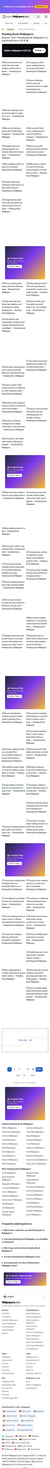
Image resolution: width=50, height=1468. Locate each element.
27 (28, 1069)
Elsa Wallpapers (33, 1203)
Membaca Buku (26, 1425)
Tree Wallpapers (33, 1144)
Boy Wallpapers (8, 1152)
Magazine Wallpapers (11, 1184)
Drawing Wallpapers (34, 1195)
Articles (5, 1333)
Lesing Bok (9, 1430)
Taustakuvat (35, 1449)
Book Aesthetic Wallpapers (8, 1178)
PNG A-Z (29, 1370)
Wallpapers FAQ (8, 1382)
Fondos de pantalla (21, 1443)
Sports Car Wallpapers (35, 1332)
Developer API (31, 1388)
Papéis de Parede (29, 1439)
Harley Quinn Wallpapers (12, 1200)
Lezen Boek (28, 1421)
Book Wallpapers (9, 1173)
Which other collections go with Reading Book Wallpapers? (23, 1231)
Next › (39, 1069)
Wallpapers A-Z (32, 1357)
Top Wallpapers (8, 1327)
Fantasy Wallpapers (34, 1128)
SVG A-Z (29, 1367)
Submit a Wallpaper (33, 1385)
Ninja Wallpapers (33, 1136)
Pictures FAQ (7, 1388)
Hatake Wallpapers (34, 1140)
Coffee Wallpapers (10, 1136)
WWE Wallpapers (32, 1339)
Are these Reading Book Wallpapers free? (22, 1257)
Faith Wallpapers (9, 1148)
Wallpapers (10, 29)
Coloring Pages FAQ (10, 1398)
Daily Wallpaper (8, 1330)
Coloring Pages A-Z (33, 1373)
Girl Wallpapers (8, 1208)
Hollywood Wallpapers (35, 1148)
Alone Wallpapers (33, 1215)
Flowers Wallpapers (33, 1317)
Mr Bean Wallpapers (34, 1191)
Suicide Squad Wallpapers (8, 1213)
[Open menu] (46, 17)
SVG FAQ (5, 1391)
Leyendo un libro (11, 1421)
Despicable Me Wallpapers (32, 1181)
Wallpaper (35, 1436)
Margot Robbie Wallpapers (32, 1174)
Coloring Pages (8, 1373)
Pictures (5, 1364)
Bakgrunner (21, 1449)
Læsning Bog (10, 1411)
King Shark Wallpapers (35, 1187)
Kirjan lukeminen (26, 1430)
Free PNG (5, 1370)
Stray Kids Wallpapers (11, 1132)
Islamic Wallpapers (10, 1144)
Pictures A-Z (31, 1364)
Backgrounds (7, 1360)
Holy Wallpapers (8, 1156)
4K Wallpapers (8, 1204)
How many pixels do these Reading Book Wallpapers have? (20, 1264)
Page (18, 1075)
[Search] (38, 16)
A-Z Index (5, 1313)
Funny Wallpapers (9, 1192)
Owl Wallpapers (32, 1152)
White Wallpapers (9, 1128)
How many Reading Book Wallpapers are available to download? (25, 1240)
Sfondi (7, 1443)
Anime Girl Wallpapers (34, 1342)
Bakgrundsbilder (11, 1439)
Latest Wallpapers (9, 1323)
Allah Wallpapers (9, 1164)
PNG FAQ (5, 1395)
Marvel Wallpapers (33, 1313)
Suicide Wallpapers (34, 1211)
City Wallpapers (32, 1349)
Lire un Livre (10, 1425)
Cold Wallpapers (9, 1140)
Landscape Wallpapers (35, 1345)
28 (33, 1069)
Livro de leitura (11, 1416)
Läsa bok (39, 1411)
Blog (28, 1382)
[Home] (2, 29)
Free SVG (5, 1367)
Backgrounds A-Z (33, 1360)
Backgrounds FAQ (9, 1385)
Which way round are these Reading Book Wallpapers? (21, 1249)
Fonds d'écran (26, 1446)
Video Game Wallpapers (36, 1164)
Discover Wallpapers (10, 1320)
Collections (6, 1317)
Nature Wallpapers (10, 1160)
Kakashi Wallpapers (10, 1196)
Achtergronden (10, 1446)
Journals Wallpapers (10, 1188)
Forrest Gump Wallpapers (37, 1160)
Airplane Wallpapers (34, 1156)
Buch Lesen (26, 1411)
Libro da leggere (29, 1416)
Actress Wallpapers (34, 1199)
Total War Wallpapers (35, 1132)
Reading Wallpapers (34, 1207)
